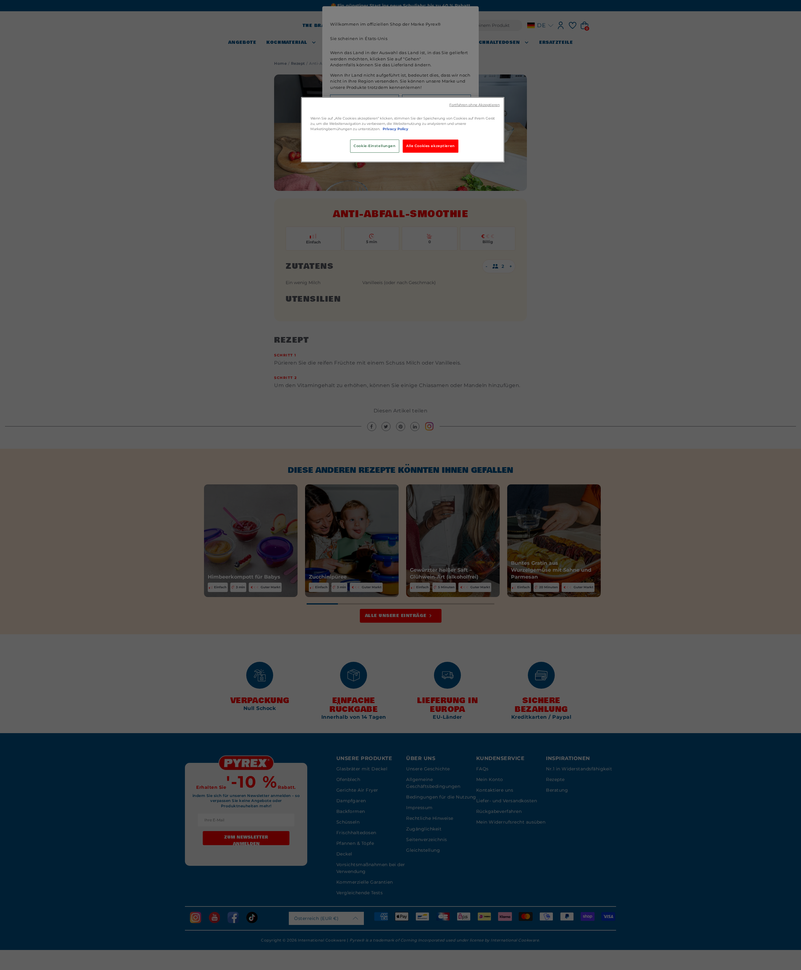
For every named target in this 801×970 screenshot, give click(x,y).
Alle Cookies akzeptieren (430, 146)
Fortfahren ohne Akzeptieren (474, 105)
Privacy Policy (395, 129)
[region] (402, 129)
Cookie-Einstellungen (374, 146)
